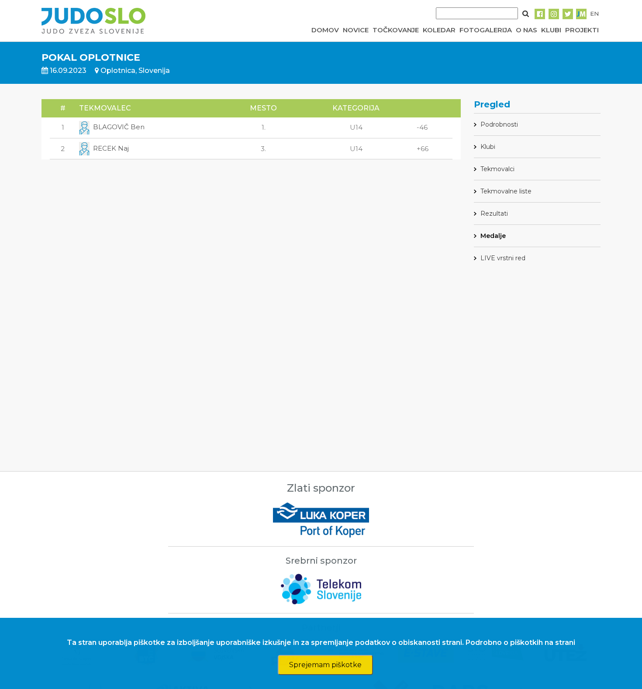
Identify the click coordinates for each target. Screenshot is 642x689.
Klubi (487, 147)
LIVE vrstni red (502, 258)
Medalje (493, 236)
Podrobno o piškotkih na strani (520, 642)
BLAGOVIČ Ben (119, 127)
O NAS (526, 30)
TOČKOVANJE (396, 30)
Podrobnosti (499, 124)
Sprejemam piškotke (325, 665)
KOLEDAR (439, 30)
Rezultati (494, 213)
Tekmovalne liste (506, 191)
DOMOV (325, 30)
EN (594, 13)
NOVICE (356, 30)
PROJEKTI (582, 30)
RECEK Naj (111, 148)
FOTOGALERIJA (485, 30)
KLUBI (551, 30)
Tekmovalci (497, 169)
